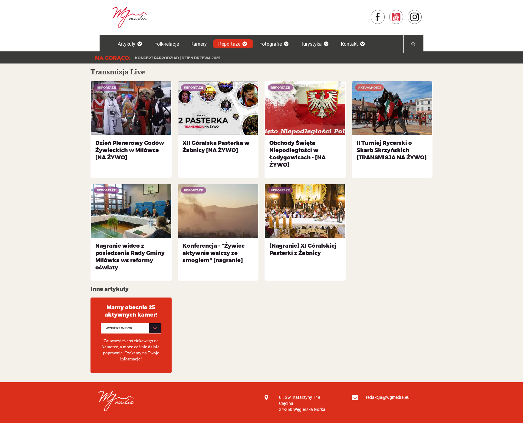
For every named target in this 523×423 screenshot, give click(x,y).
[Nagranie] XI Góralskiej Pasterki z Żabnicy (303, 249)
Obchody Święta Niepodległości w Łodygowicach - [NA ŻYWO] (297, 153)
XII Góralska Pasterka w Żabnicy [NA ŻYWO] (216, 146)
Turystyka (311, 44)
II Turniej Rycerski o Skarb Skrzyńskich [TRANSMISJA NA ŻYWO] (391, 150)
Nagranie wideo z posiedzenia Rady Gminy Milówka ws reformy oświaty (130, 256)
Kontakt (349, 44)
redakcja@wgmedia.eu (388, 397)
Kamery (198, 44)
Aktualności (369, 87)
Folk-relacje (166, 44)
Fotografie (270, 44)
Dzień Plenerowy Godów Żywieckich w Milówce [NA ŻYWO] (129, 150)
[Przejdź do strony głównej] (128, 17)
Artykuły (126, 44)
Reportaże (229, 44)
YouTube (403, 12)
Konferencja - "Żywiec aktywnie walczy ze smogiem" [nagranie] (214, 253)
